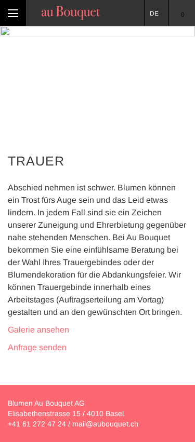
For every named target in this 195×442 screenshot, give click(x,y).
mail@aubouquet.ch (105, 424)
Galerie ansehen (38, 329)
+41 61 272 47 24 (37, 424)
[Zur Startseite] (71, 13)
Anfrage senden (37, 347)
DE (154, 13)
